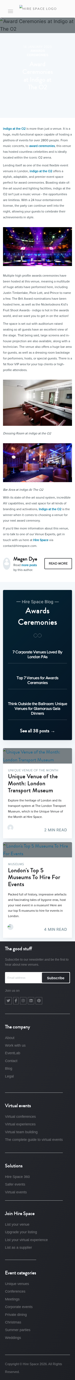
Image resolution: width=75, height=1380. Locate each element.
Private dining (16, 1315)
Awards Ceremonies (37, 53)
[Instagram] (23, 1000)
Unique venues (17, 1284)
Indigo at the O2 (50, 509)
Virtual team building (21, 1132)
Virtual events (16, 1192)
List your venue (17, 1224)
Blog (8, 1068)
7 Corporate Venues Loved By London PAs (37, 654)
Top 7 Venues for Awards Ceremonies (37, 680)
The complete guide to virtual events (34, 1140)
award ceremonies (42, 146)
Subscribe (55, 978)
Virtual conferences (20, 1117)
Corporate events (19, 1307)
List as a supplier (18, 1247)
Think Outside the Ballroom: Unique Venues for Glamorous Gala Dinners (37, 708)
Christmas (13, 1322)
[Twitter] (8, 1000)
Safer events (15, 1184)
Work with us (15, 1045)
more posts (29, 565)
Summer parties (17, 1330)
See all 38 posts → (37, 730)
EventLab (12, 1053)
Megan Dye (25, 559)
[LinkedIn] (31, 1000)
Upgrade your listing (21, 1232)
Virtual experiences (20, 1124)
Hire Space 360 (17, 1177)
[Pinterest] (39, 1000)
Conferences (15, 1291)
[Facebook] (16, 1000)
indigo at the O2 (14, 129)
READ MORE (58, 563)
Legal (9, 1076)
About (9, 1038)
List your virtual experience (26, 1240)
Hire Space (40, 540)
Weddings (13, 1338)
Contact (11, 1061)
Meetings (12, 1299)
